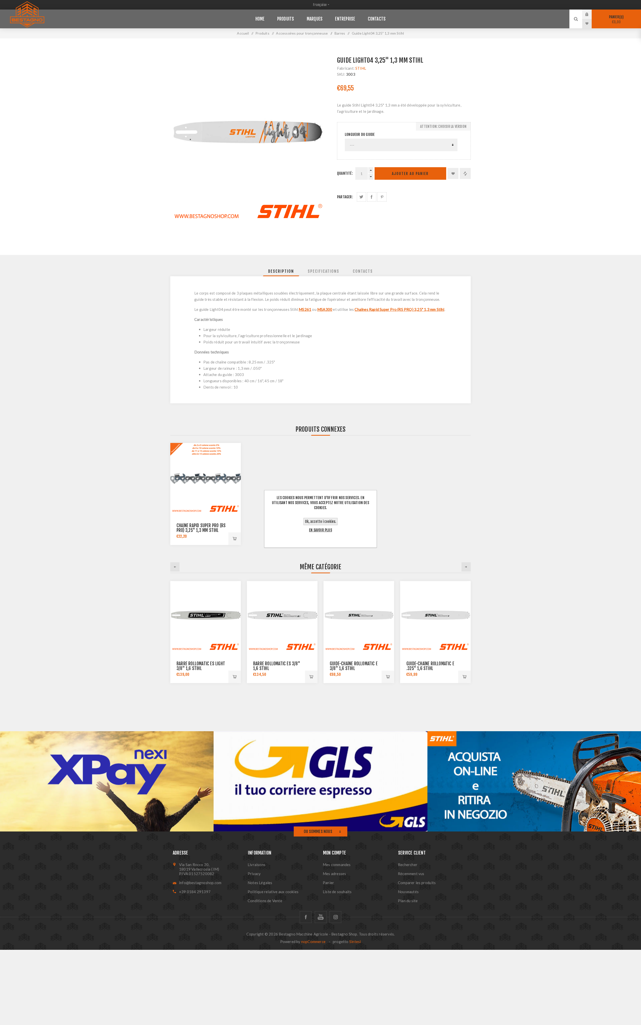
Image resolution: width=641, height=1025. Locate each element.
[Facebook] (305, 917)
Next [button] (466, 567)
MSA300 (324, 309)
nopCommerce (313, 941)
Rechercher (407, 864)
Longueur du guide (360, 134)
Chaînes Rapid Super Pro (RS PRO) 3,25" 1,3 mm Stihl (399, 309)
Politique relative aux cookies (273, 891)
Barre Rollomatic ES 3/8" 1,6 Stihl (276, 666)
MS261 (305, 309)
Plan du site (408, 900)
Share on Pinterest (382, 197)
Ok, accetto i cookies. (320, 521)
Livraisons (256, 864)
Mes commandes (337, 864)
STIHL (360, 68)
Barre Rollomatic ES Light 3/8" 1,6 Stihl (201, 666)
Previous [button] (175, 567)
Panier (615, 19)
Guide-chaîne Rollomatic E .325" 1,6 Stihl (430, 666)
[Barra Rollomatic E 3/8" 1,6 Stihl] (359, 616)
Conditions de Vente (265, 900)
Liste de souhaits (337, 891)
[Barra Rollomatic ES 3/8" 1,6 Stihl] (282, 616)
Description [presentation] (281, 271)
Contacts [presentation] (363, 271)
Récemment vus (411, 873)
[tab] (281, 271)
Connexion (591, 14)
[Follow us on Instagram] (335, 917)
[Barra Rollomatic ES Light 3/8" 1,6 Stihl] (205, 616)
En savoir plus (320, 530)
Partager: (345, 197)
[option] (205, 632)
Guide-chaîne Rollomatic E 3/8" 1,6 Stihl (354, 666)
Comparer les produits (417, 882)
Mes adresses (334, 873)
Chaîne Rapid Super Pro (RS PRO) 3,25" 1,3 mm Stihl (201, 528)
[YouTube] (321, 917)
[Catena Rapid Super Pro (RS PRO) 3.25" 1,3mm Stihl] (205, 478)
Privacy (254, 873)
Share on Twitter (361, 197)
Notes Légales (260, 882)
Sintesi (355, 941)
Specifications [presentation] (323, 271)
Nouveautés (408, 891)
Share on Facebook (371, 197)
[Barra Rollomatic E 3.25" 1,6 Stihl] (435, 616)
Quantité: (345, 173)
